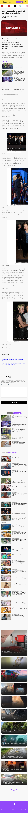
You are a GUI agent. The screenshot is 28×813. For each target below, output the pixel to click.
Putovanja (23, 5)
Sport (17, 5)
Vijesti (12, 5)
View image (9, 151)
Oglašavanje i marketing (13, 809)
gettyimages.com (17, 151)
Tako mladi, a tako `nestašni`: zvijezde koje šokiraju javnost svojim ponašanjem (13, 363)
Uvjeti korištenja (24, 809)
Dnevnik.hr (5, 5)
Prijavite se (14, 402)
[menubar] (25, 2)
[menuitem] (25, 2)
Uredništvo (3, 809)
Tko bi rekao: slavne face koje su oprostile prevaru (13, 357)
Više (14, 790)
